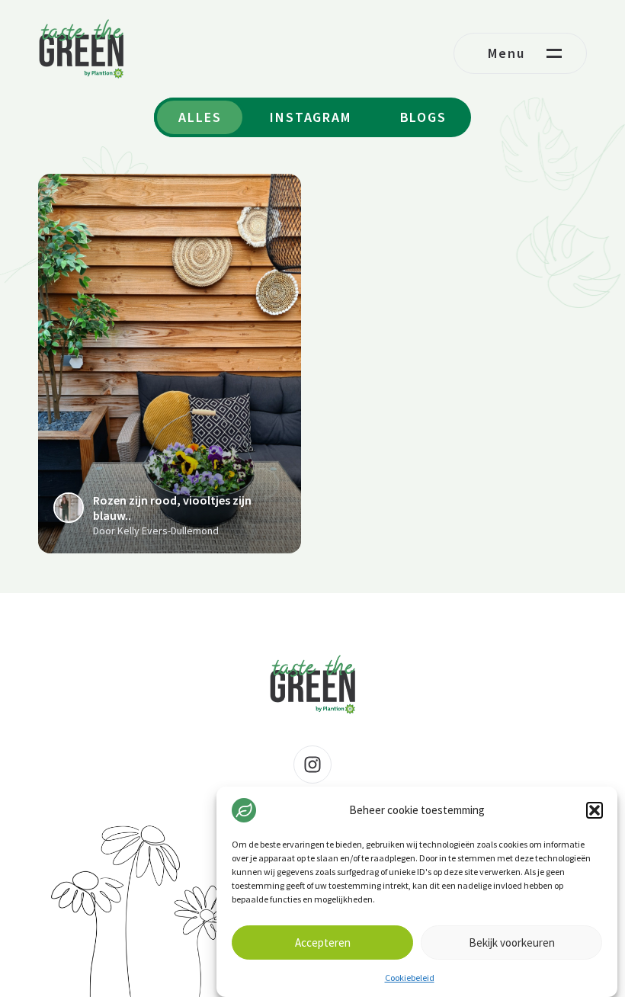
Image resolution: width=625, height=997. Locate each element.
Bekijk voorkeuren (512, 942)
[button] (594, 810)
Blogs (423, 117)
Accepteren (323, 942)
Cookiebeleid (409, 977)
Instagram (310, 117)
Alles (199, 117)
